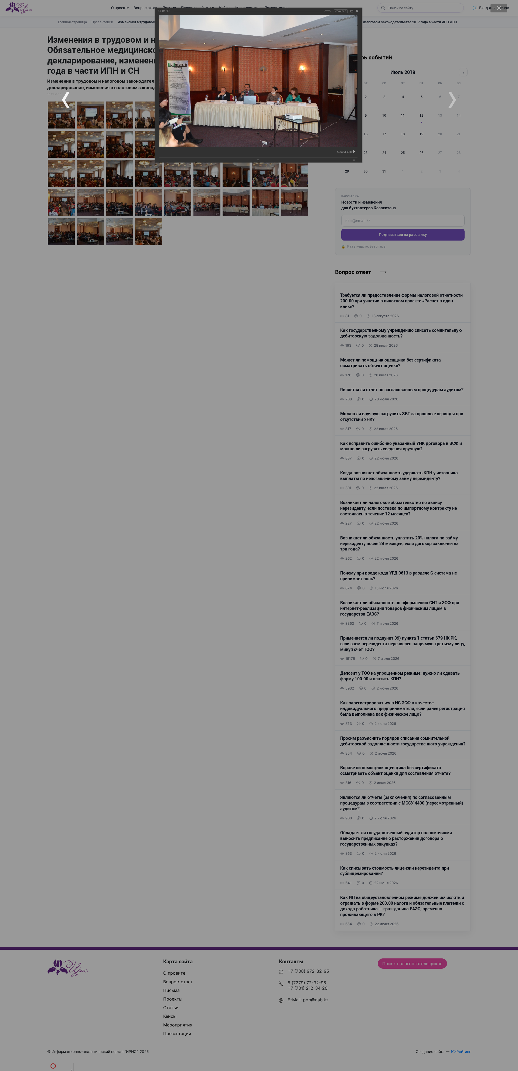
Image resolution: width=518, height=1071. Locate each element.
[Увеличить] (352, 11)
